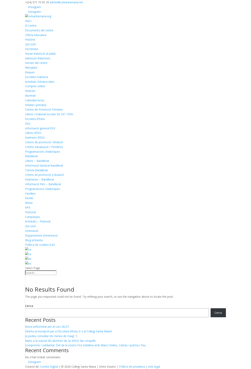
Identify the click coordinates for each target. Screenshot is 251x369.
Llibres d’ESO (33, 133)
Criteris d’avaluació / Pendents (44, 147)
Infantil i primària (35, 105)
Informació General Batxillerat (44, 165)
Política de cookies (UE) (40, 245)
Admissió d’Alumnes (37, 58)
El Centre (30, 25)
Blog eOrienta (34, 240)
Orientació (31, 231)
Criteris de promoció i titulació (44, 142)
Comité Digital (49, 366)
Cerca (29, 306)
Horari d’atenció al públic (40, 53)
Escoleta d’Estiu (35, 119)
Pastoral (30, 212)
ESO (27, 123)
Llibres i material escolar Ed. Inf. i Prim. (49, 114)
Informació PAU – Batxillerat (43, 184)
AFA (27, 207)
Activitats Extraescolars (40, 81)
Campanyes (32, 217)
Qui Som (30, 44)
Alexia (29, 203)
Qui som (30, 226)
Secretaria (31, 49)
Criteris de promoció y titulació (44, 175)
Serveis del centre (36, 63)
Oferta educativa (35, 35)
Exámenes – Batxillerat (39, 179)
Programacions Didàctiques (42, 151)
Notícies (30, 91)
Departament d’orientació (41, 235)
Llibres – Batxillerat (37, 161)
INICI (28, 21)
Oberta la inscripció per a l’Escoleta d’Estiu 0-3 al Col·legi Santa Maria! (68, 331)
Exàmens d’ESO (35, 137)
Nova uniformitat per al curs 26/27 (47, 326)
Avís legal (154, 366)
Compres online (35, 86)
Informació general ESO (40, 128)
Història (30, 39)
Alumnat (30, 95)
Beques (30, 72)
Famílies (30, 193)
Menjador (31, 67)
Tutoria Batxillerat (36, 170)
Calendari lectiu (34, 100)
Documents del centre (39, 30)
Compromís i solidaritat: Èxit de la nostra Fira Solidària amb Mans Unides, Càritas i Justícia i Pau (85, 345)
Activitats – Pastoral (37, 221)
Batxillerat (31, 156)
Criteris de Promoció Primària (44, 109)
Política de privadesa (132, 366)
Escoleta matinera (36, 77)
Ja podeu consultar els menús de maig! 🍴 (51, 336)
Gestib (29, 198)
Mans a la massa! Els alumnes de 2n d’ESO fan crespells (60, 341)
